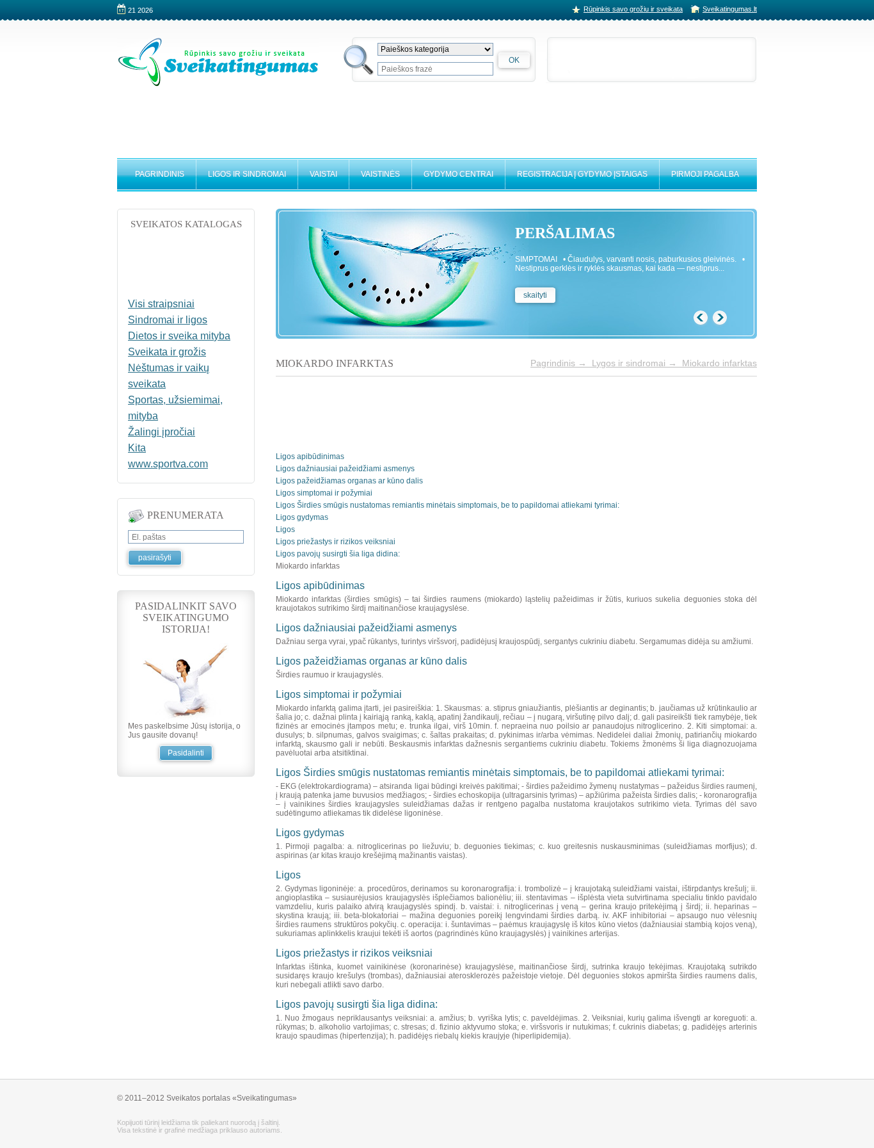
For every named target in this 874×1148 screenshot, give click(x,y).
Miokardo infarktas (719, 363)
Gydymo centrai (458, 174)
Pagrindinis (159, 174)
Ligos (285, 529)
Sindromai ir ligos (167, 319)
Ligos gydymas (302, 517)
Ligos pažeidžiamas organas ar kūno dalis (349, 480)
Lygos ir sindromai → (637, 363)
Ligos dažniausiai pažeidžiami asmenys (345, 468)
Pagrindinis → (561, 363)
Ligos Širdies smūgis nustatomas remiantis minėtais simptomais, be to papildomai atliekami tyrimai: (447, 505)
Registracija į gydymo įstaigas (582, 174)
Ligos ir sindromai (247, 174)
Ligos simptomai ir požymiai (324, 493)
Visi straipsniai (161, 303)
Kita (137, 447)
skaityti (535, 295)
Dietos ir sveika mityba (179, 335)
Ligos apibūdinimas (310, 456)
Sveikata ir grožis (167, 351)
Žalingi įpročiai (161, 431)
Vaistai (323, 174)
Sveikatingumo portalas (218, 62)
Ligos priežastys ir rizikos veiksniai (335, 541)
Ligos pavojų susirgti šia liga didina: (338, 553)
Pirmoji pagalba (705, 174)
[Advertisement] (437, 116)
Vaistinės (380, 174)
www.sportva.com (168, 463)
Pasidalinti (186, 752)
